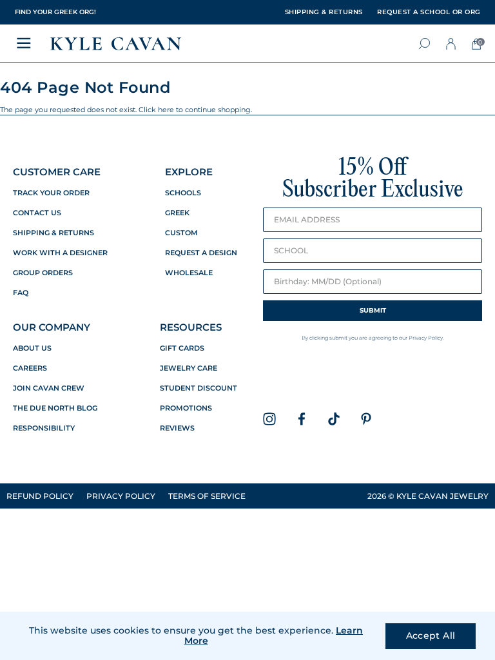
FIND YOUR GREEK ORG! (55, 12)
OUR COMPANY (51, 327)
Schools (183, 193)
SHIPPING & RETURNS (324, 12)
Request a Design (201, 253)
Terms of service (207, 496)
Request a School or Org (429, 12)
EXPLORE (189, 172)
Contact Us (37, 213)
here (166, 109)
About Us (32, 348)
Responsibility (44, 428)
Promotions (186, 408)
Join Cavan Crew (48, 388)
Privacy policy (120, 496)
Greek (177, 213)
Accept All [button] (431, 635)
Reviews (177, 428)
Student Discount (198, 388)
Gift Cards (182, 348)
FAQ (20, 292)
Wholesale (189, 273)
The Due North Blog (55, 408)
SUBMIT (373, 310)
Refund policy (39, 496)
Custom (181, 233)
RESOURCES (191, 327)
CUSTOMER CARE (57, 172)
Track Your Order (51, 193)
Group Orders (43, 273)
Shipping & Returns (53, 233)
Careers (30, 368)
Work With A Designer (60, 253)
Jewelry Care (188, 368)
